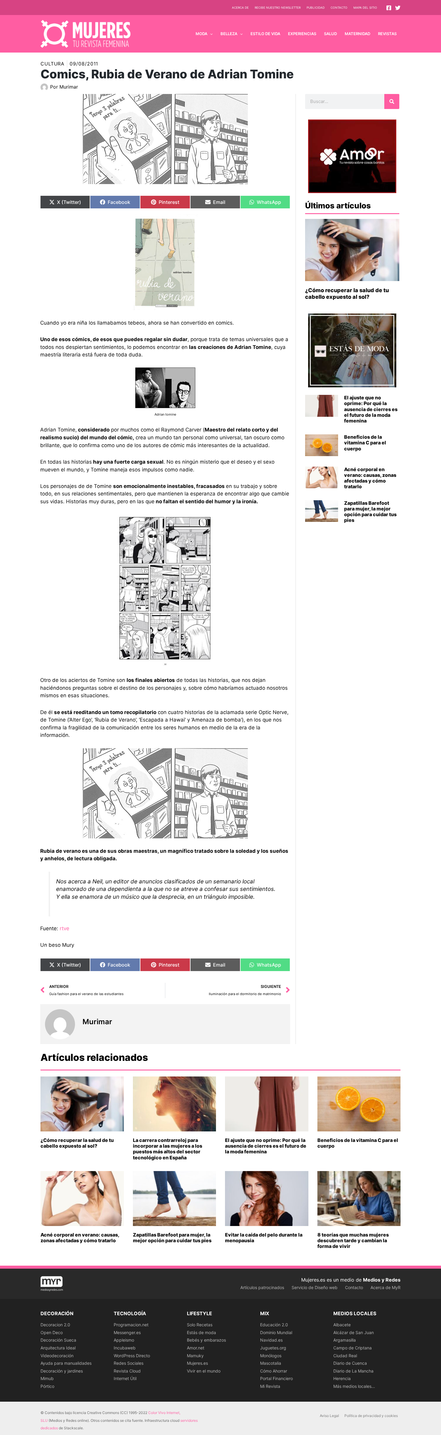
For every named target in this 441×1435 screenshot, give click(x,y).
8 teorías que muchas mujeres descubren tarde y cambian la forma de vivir (353, 1240)
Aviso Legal (329, 1415)
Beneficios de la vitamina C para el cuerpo (365, 442)
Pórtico (47, 1386)
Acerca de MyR (385, 1287)
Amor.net (195, 1347)
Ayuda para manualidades (66, 1363)
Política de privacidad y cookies (371, 1415)
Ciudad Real (345, 1355)
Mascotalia (270, 1363)
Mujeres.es (197, 1363)
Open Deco (51, 1332)
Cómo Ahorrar (273, 1370)
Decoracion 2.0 (55, 1324)
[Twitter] (397, 8)
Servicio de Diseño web (315, 1287)
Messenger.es (127, 1332)
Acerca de (240, 7)
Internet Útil (125, 1378)
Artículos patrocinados (262, 1287)
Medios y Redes (381, 1280)
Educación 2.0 (274, 1324)
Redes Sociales (128, 1363)
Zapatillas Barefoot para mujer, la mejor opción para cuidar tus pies (370, 511)
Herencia (342, 1378)
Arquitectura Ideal (58, 1347)
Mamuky (195, 1355)
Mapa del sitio (365, 7)
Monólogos (270, 1355)
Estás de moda (201, 1332)
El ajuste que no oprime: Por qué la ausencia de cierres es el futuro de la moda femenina (371, 409)
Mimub (47, 1378)
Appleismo (124, 1340)
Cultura (52, 64)
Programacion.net (131, 1324)
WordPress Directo (132, 1355)
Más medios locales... (354, 1386)
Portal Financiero (276, 1378)
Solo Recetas (199, 1324)
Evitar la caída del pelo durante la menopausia (263, 1237)
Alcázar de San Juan (353, 1332)
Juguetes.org (273, 1347)
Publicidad (316, 7)
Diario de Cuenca (350, 1363)
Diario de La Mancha (353, 1370)
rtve (64, 928)
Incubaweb (125, 1347)
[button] (210, 34)
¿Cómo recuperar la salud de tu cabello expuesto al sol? (347, 293)
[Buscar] (391, 101)
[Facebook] (389, 8)
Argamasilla (344, 1340)
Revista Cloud (127, 1370)
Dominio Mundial (276, 1332)
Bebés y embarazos (206, 1340)
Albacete (342, 1324)
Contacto (339, 7)
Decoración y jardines (61, 1370)
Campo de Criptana (352, 1347)
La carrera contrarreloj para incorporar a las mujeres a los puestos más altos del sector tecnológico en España (167, 1149)
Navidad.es (271, 1340)
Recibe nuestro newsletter (278, 7)
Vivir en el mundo (203, 1370)
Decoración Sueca (58, 1340)
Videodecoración (57, 1355)
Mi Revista (270, 1386)
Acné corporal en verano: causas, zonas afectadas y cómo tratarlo (370, 478)
